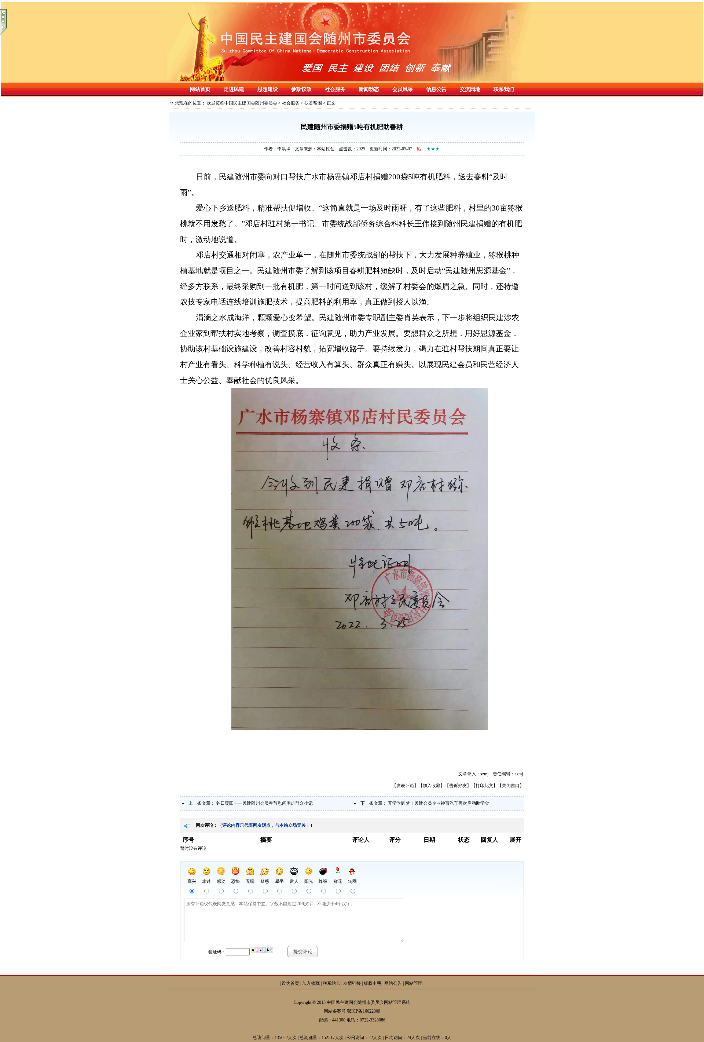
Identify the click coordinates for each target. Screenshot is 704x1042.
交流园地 (470, 89)
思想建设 (267, 89)
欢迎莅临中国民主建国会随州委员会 (242, 103)
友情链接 (352, 983)
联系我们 (504, 89)
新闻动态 (369, 89)
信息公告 (436, 89)
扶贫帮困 (313, 103)
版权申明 (372, 983)
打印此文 (484, 785)
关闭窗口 (511, 785)
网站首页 (200, 89)
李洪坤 (283, 148)
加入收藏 (431, 785)
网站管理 (413, 983)
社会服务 (335, 89)
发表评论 (405, 785)
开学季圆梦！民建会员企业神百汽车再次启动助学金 (438, 803)
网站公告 (393, 983)
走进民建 (234, 89)
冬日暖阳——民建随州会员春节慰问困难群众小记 (264, 803)
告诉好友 (458, 785)
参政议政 (301, 89)
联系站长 (331, 983)
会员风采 (402, 89)
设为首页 (290, 983)
